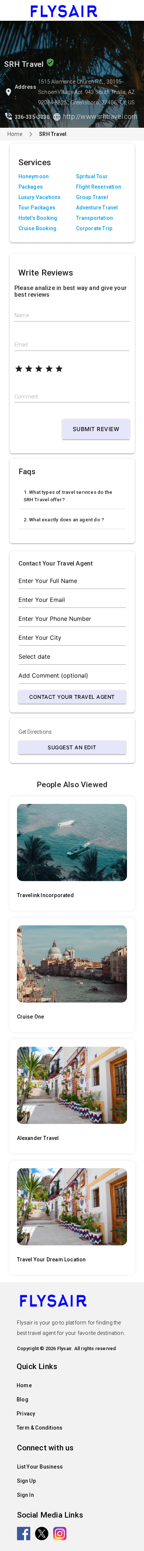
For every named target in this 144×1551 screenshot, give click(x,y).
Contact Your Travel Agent (72, 697)
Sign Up (26, 1481)
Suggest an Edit (72, 747)
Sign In (25, 1495)
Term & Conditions (39, 1428)
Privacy (26, 1414)
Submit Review (96, 429)
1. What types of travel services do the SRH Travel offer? (68, 495)
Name (21, 315)
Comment (26, 397)
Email (21, 345)
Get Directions (35, 732)
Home (14, 134)
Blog (22, 1399)
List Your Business (40, 1467)
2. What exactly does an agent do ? (64, 519)
